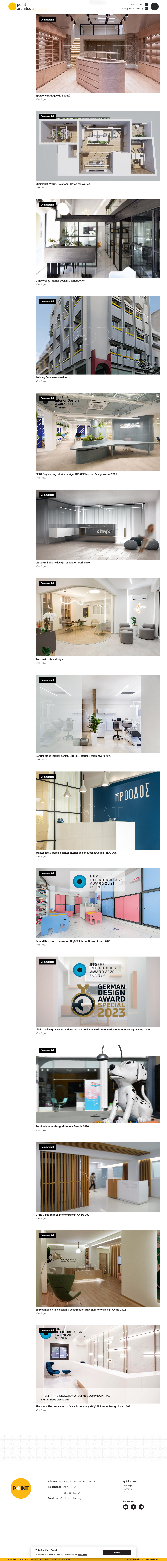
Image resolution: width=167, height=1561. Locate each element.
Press (126, 1492)
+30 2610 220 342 (71, 1486)
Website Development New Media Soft (143, 1559)
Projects (127, 1485)
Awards (127, 1489)
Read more (82, 1554)
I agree (117, 1552)
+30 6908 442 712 (71, 1493)
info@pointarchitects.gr (69, 1498)
